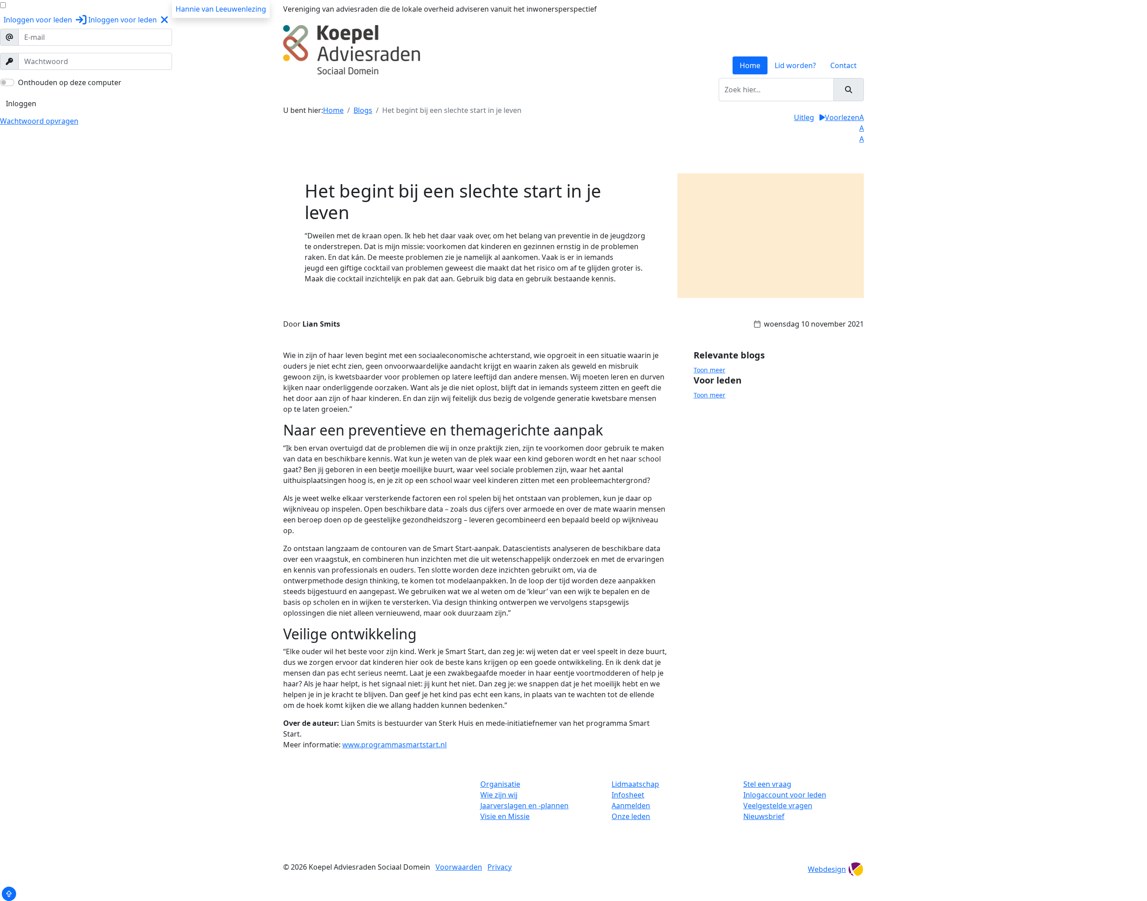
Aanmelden (631, 805)
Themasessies (503, 90)
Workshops (410, 90)
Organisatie (500, 784)
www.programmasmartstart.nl (394, 745)
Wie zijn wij (498, 795)
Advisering (455, 90)
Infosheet (628, 795)
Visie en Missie (505, 816)
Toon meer (709, 370)
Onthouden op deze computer (69, 82)
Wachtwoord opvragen (39, 121)
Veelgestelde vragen (777, 805)
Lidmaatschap (635, 784)
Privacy (499, 867)
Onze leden (631, 816)
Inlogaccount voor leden (784, 795)
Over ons (324, 90)
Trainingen (365, 90)
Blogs (583, 90)
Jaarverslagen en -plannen (524, 805)
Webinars (551, 90)
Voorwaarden (459, 867)
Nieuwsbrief (764, 816)
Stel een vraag (767, 784)
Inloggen (21, 103)
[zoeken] (848, 89)
